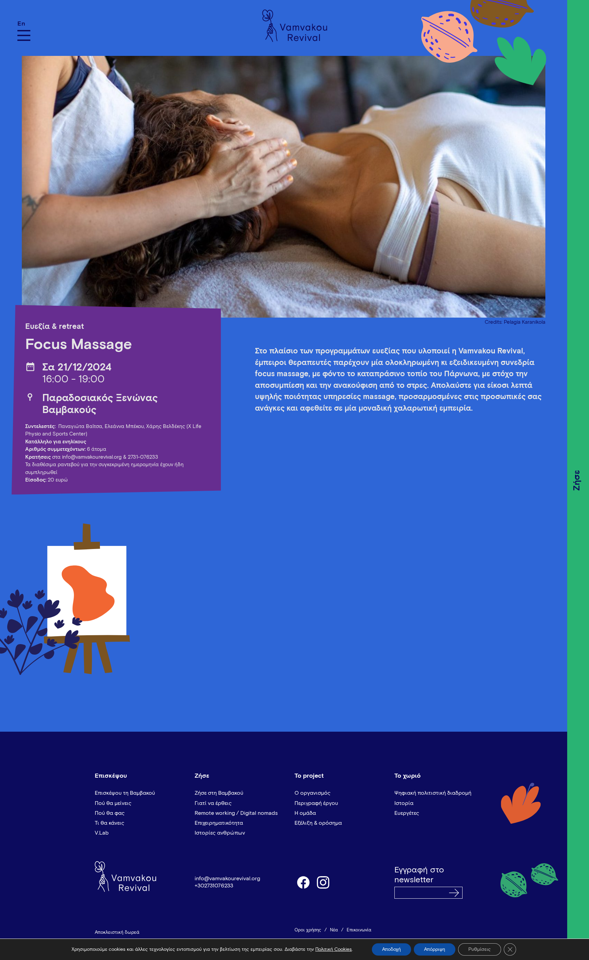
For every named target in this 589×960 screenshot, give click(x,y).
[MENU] (23, 35)
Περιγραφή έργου (316, 803)
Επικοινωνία (359, 930)
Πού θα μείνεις (113, 803)
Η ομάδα (305, 813)
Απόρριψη (434, 949)
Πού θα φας (110, 813)
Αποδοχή (391, 949)
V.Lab (102, 833)
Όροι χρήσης (307, 930)
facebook (303, 882)
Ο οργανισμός (312, 793)
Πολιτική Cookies (333, 949)
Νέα (334, 930)
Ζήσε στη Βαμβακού (219, 793)
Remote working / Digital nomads (236, 813)
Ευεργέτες (406, 813)
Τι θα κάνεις (109, 823)
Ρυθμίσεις (479, 949)
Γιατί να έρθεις (213, 803)
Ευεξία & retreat (54, 327)
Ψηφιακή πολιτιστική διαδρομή (432, 793)
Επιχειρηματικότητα (219, 823)
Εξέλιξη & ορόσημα (318, 823)
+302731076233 (214, 885)
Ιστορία (403, 803)
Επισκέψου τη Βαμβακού (125, 793)
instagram (323, 882)
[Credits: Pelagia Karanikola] (283, 183)
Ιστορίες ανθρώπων (220, 833)
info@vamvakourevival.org (92, 457)
